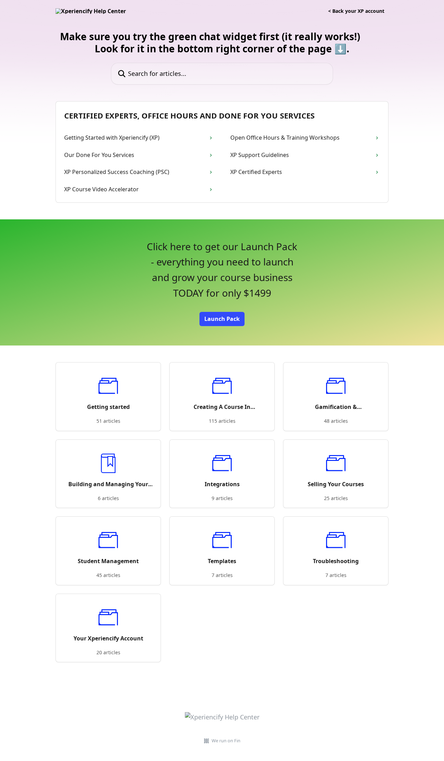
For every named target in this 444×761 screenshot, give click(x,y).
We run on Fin (226, 740)
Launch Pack (222, 319)
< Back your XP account (356, 11)
